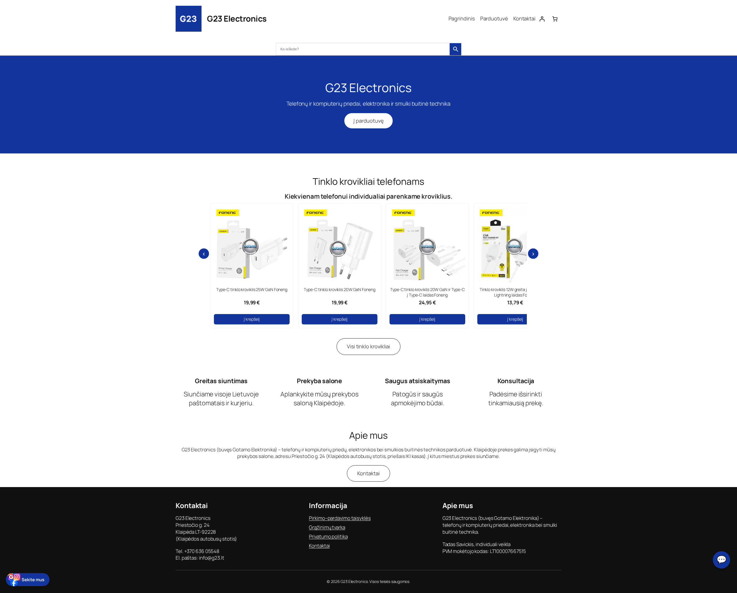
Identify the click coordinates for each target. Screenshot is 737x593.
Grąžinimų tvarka (327, 527)
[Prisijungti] (541, 18)
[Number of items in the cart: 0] (554, 18)
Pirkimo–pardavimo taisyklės (340, 518)
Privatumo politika (328, 536)
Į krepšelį (251, 319)
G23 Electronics (237, 18)
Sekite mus (33, 580)
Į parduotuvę (368, 120)
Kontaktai (368, 473)
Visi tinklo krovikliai (368, 346)
